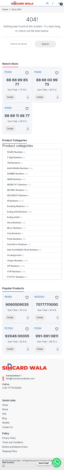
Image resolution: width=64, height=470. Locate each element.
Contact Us (7, 427)
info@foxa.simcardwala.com (20, 378)
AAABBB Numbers (15, 173)
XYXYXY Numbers (16, 277)
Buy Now (27, 97)
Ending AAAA (13, 217)
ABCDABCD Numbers (17, 195)
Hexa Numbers (14, 222)
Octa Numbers (14, 233)
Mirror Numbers (14, 228)
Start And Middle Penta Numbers (22, 249)
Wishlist (5, 422)
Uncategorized (14, 255)
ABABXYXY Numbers (17, 184)
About (5, 409)
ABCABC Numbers (15, 190)
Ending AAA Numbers (17, 211)
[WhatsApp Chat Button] (56, 462)
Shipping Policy (9, 451)
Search (47, 3)
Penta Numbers (14, 239)
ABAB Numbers (14, 179)
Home (5, 9)
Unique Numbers (15, 260)
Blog (4, 418)
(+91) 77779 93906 (11, 388)
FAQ (4, 414)
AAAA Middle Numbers (18, 168)
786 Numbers (13, 163)
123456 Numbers (15, 152)
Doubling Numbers (16, 206)
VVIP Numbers (14, 271)
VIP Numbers (13, 266)
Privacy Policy (9, 438)
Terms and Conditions (12, 442)
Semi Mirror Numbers (17, 244)
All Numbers (12, 200)
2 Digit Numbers (14, 157)
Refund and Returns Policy (15, 447)
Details (10, 97)
